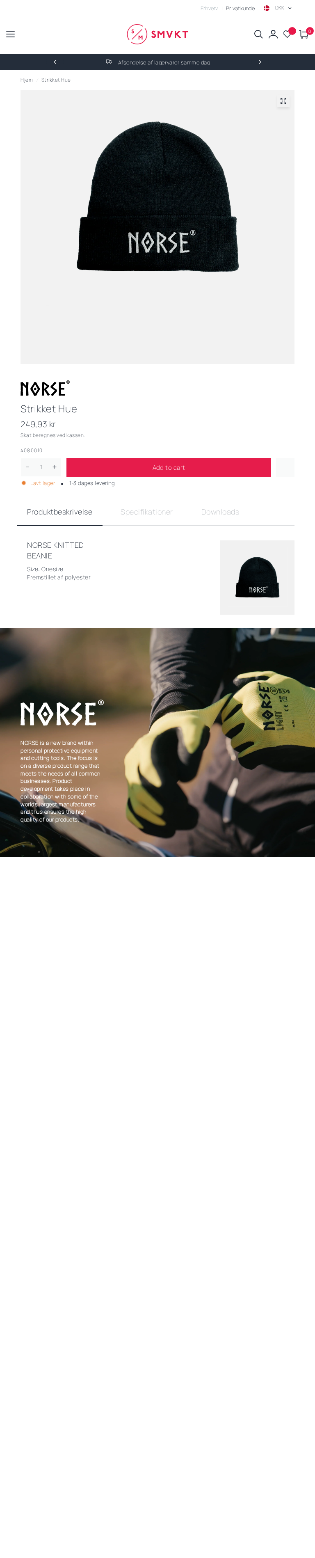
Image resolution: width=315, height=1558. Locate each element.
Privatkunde (240, 8)
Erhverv (209, 8)
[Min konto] (273, 34)
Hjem (27, 79)
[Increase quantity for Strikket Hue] (54, 467)
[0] (302, 34)
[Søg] (258, 34)
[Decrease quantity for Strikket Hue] (27, 467)
